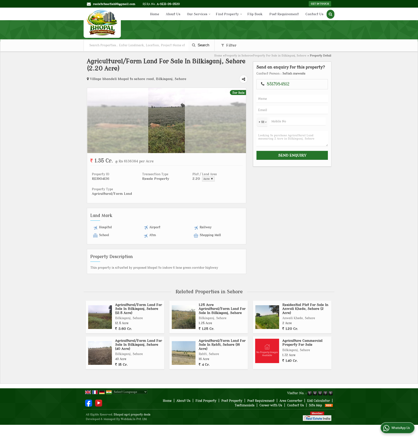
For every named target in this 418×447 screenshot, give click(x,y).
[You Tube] (98, 403)
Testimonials (245, 405)
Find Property (227, 14)
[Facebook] (88, 403)
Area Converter (291, 400)
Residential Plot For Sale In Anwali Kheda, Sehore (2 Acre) (305, 309)
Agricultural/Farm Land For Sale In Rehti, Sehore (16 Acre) (222, 345)
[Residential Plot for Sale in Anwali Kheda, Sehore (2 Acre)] (267, 317)
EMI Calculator (318, 400)
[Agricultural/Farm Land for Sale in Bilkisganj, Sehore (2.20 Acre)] (166, 152)
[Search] (330, 14)
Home (154, 14)
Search (203, 45)
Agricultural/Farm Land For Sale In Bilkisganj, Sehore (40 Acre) (138, 345)
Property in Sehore (238, 55)
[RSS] (329, 405)
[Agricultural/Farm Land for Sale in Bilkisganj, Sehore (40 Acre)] (100, 353)
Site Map (315, 405)
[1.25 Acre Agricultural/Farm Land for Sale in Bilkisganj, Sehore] (184, 317)
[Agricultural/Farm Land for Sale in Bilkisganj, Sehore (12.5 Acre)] (100, 317)
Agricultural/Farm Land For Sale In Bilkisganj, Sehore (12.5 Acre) (138, 309)
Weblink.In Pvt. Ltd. (134, 419)
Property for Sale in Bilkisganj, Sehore (279, 55)
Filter (230, 45)
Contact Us (314, 14)
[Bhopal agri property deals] (102, 23)
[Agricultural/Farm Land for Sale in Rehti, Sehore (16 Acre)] (184, 353)
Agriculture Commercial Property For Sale (302, 343)
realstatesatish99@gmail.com (114, 4)
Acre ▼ (208, 178)
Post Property (231, 400)
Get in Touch (320, 3)
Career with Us (271, 405)
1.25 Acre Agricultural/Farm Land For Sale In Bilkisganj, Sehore (222, 309)
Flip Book (255, 14)
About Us (173, 14)
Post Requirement (284, 14)
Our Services (197, 14)
